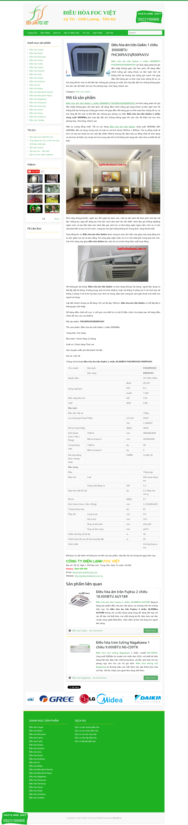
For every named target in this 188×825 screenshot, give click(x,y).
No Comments (96, 630)
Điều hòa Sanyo (36, 110)
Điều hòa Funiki (36, 64)
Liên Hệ (109, 33)
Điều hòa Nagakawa (81, 678)
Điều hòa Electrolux (38, 57)
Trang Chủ (32, 33)
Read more (151, 630)
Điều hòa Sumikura (38, 117)
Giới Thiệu (98, 33)
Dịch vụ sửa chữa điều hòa (86, 731)
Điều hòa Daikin (83, 92)
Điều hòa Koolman (37, 81)
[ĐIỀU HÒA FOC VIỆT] (37, 15)
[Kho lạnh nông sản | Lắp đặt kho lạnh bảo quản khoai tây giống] (34, 209)
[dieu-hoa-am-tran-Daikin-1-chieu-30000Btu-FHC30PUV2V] (88, 43)
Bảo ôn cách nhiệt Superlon (41, 155)
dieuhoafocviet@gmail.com (85, 572)
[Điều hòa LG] (79, 699)
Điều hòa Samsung (38, 106)
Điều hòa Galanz (37, 67)
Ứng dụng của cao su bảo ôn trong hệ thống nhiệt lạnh (44, 142)
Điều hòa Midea (36, 88)
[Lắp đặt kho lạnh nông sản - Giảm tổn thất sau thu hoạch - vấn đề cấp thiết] (52, 209)
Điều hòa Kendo (36, 78)
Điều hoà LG (35, 85)
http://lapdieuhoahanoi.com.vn (89, 576)
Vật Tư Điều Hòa (71, 33)
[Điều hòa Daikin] (140, 699)
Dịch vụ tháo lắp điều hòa (85, 738)
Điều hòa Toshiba (37, 120)
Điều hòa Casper (37, 50)
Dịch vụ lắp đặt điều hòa (85, 741)
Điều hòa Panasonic (38, 103)
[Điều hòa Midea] (101, 699)
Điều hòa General (37, 71)
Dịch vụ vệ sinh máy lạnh (85, 734)
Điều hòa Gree (36, 74)
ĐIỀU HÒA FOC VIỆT (89, 13)
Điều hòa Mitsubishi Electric (41, 92)
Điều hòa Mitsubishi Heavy (41, 95)
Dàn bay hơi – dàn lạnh (39, 151)
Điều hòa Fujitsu (79, 630)
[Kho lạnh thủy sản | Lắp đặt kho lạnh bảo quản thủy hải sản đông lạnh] (52, 188)
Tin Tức (86, 33)
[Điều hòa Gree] (48, 699)
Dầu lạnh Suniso (36, 147)
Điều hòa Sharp (36, 113)
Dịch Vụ (57, 33)
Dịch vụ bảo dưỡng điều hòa (87, 727)
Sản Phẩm (45, 33)
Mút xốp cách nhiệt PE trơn (41, 137)
